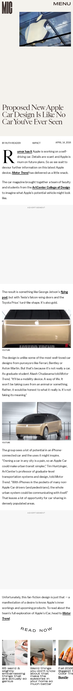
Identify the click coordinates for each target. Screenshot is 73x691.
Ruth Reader (13, 143)
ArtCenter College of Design (51, 187)
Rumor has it (24, 151)
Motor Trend (20, 172)
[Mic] (7, 7)
